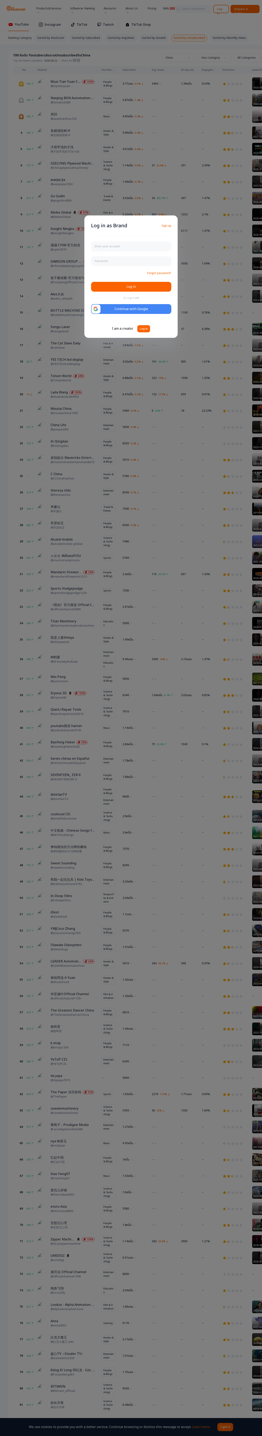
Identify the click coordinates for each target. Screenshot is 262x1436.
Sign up (166, 226)
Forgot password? (159, 273)
